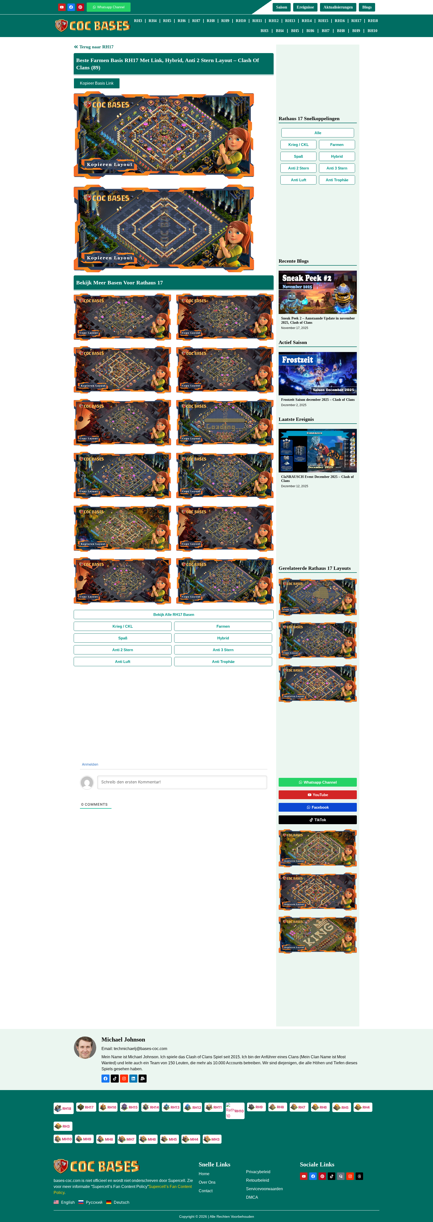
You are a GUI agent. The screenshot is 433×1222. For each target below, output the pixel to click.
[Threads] (359, 1176)
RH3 (138, 21)
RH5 (167, 21)
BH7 (326, 31)
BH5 (295, 31)
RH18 (373, 21)
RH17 (356, 21)
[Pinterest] (80, 7)
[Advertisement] (174, 704)
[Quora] (341, 1176)
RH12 (274, 21)
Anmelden (89, 764)
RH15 (323, 21)
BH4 (280, 31)
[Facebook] (71, 7)
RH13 (290, 21)
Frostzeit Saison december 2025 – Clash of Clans (318, 400)
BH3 (264, 31)
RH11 (257, 21)
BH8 (341, 31)
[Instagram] (124, 1079)
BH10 (372, 31)
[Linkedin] (133, 1079)
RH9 (225, 21)
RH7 (196, 21)
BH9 (356, 31)
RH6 (182, 21)
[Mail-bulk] (143, 1079)
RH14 (307, 21)
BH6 (310, 31)
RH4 (153, 21)
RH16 (340, 21)
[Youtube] (62, 7)
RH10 (241, 21)
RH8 (211, 21)
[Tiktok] (115, 1079)
